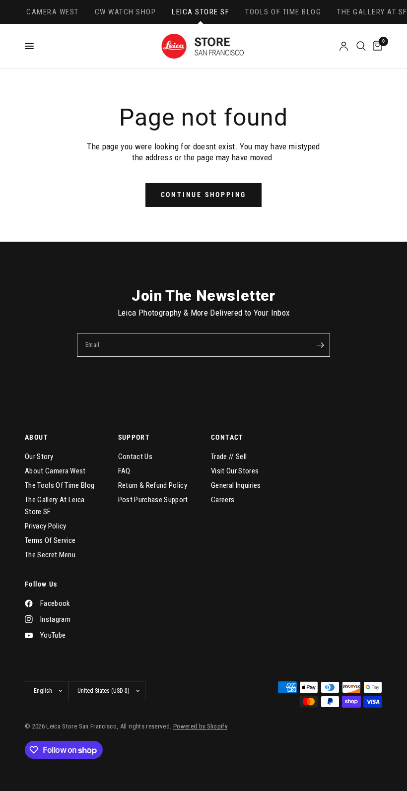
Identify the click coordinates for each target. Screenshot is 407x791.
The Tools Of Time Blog (59, 485)
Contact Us (135, 456)
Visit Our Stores (235, 470)
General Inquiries (236, 485)
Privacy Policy (46, 526)
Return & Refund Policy (152, 485)
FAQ (124, 470)
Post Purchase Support (153, 499)
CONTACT (227, 437)
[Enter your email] (320, 345)
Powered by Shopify (200, 726)
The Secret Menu (50, 554)
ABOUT (36, 437)
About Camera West (55, 470)
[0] (375, 46)
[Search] (361, 46)
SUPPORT (134, 437)
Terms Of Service (50, 540)
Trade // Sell (229, 456)
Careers (222, 499)
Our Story (39, 456)
